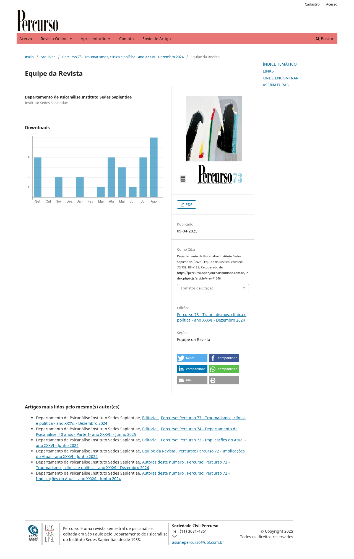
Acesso (331, 4)
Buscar (327, 38)
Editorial (150, 417)
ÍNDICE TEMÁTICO (280, 64)
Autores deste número (163, 462)
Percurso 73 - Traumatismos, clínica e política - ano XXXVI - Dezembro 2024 (123, 56)
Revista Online (55, 38)
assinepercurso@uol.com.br (198, 542)
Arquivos (48, 56)
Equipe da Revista (159, 451)
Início (29, 56)
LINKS (268, 71)
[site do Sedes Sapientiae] (33, 540)
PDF (188, 204)
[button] (192, 358)
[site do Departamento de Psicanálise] (49, 540)
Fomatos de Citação (197, 288)
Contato (126, 38)
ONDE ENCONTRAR (280, 78)
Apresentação (94, 38)
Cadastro (312, 4)
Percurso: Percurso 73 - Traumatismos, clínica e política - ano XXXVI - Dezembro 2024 (133, 464)
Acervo (25, 38)
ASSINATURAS (276, 84)
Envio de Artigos (157, 38)
